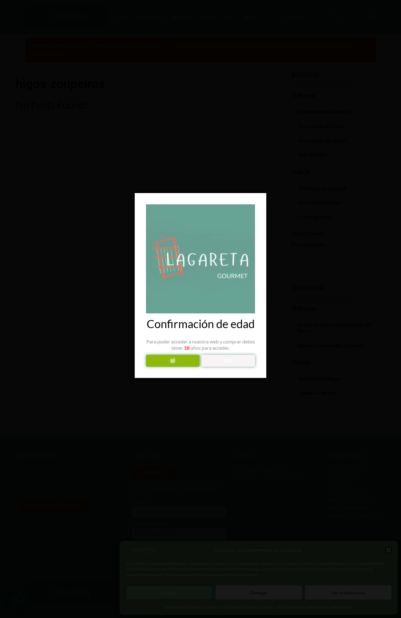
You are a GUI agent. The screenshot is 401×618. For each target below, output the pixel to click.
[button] (388, 550)
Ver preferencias (348, 592)
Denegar (259, 592)
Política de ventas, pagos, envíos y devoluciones (315, 607)
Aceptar (169, 592)
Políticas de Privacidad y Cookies (190, 607)
